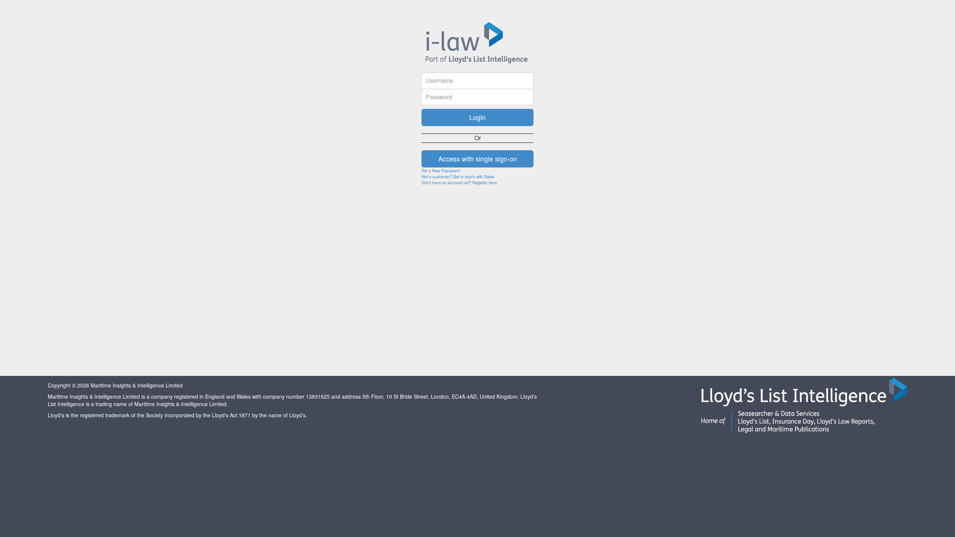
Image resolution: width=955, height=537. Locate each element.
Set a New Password (441, 170)
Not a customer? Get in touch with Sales (458, 176)
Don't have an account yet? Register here (459, 182)
